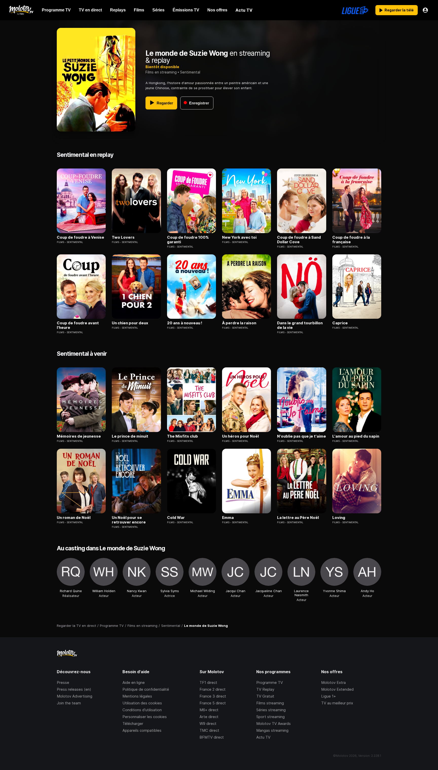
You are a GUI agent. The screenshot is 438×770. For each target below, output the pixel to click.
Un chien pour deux (130, 323)
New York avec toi (239, 237)
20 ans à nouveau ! (184, 323)
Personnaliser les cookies (144, 716)
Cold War (176, 517)
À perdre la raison (239, 323)
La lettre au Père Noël (298, 517)
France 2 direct (212, 689)
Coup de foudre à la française (351, 239)
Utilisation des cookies (142, 703)
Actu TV (263, 737)
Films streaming (270, 703)
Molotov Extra (333, 682)
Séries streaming (271, 709)
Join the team (69, 703)
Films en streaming (161, 72)
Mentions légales (137, 696)
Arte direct (208, 716)
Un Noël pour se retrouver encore (129, 519)
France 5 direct (212, 703)
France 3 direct (212, 696)
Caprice (340, 323)
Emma (228, 517)
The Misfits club (182, 436)
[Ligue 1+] (355, 10)
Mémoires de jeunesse (79, 436)
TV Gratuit (265, 696)
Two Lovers (123, 237)
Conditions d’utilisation (142, 709)
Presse (63, 682)
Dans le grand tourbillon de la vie (300, 325)
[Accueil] (21, 10)
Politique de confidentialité (145, 689)
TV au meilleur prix (337, 703)
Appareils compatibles (141, 730)
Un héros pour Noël (240, 436)
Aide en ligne (133, 682)
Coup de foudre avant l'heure (78, 325)
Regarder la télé (399, 10)
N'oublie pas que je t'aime (301, 436)
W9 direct (207, 723)
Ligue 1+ (328, 696)
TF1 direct (208, 682)
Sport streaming (270, 716)
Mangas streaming (272, 730)
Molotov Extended (337, 689)
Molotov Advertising (74, 696)
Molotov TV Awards (273, 723)
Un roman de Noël (73, 517)
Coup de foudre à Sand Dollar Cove (299, 239)
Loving (338, 517)
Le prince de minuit (130, 436)
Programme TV (269, 682)
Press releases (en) (74, 689)
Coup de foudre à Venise (80, 237)
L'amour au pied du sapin (355, 436)
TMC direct (209, 730)
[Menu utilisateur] (425, 10)
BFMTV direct (211, 737)
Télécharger (132, 723)
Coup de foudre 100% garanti (188, 239)
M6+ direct (208, 709)
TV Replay (265, 689)
